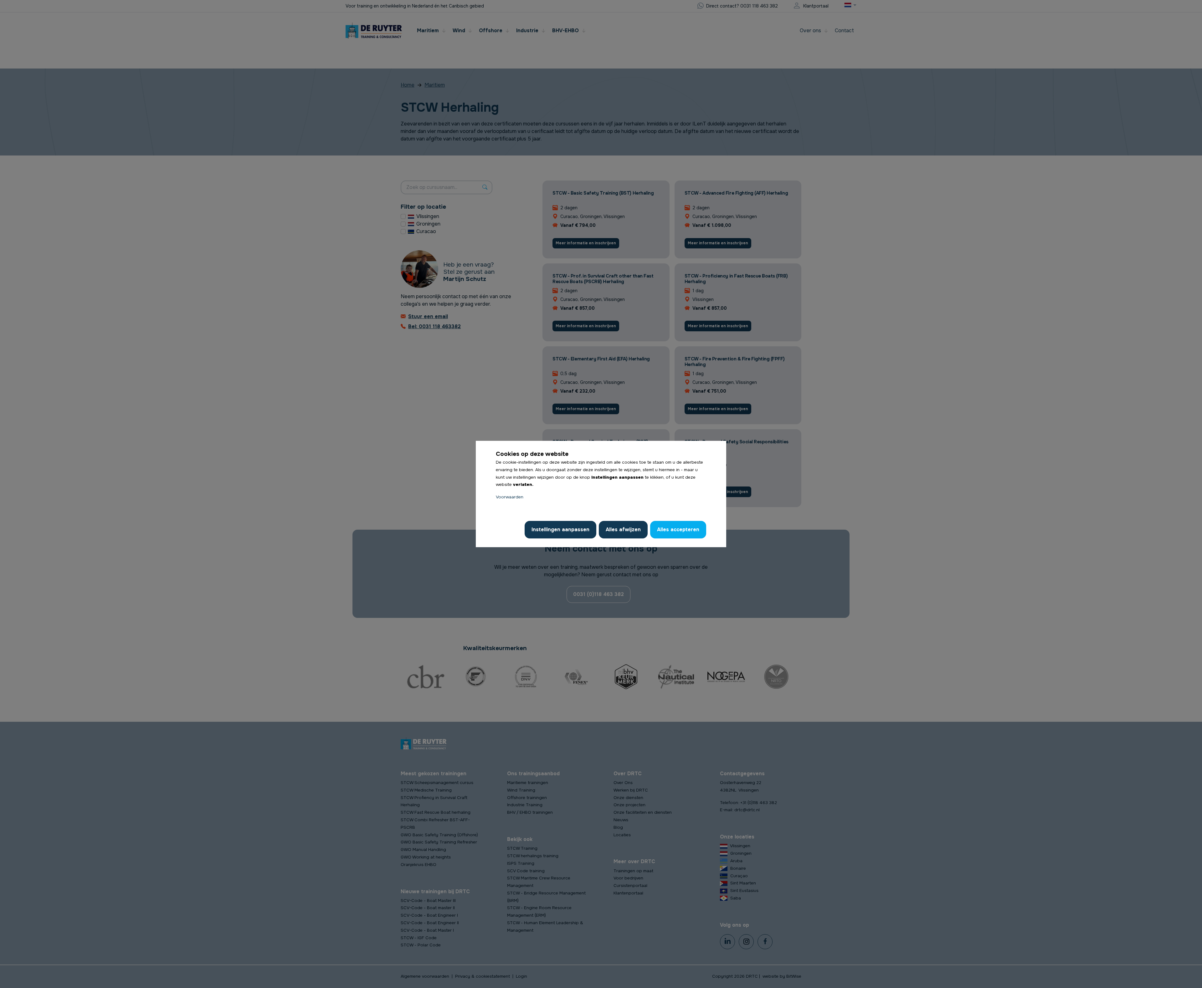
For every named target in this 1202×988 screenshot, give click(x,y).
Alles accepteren (678, 529)
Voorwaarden (509, 497)
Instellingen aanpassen (560, 529)
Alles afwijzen (623, 529)
